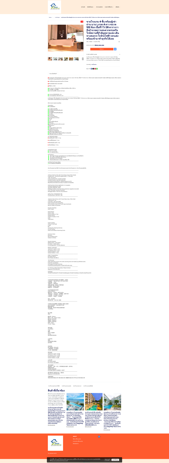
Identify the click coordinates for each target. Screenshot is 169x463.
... (53, 17)
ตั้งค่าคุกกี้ (107, 459)
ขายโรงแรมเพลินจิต (88, 386)
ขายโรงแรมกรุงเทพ (66, 386)
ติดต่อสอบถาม (75, 443)
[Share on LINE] (97, 69)
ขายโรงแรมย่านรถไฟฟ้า (54, 386)
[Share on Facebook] (91, 69)
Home (50, 17)
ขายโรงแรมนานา (77, 386)
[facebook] (99, 437)
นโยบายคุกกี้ (65, 460)
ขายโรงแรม (57, 17)
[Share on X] (93, 69)
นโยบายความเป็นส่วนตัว (56, 460)
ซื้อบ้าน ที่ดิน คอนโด (77, 438)
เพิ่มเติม (117, 7)
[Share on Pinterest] (95, 69)
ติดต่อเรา (102, 49)
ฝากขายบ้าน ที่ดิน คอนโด (78, 441)
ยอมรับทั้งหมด (115, 459)
